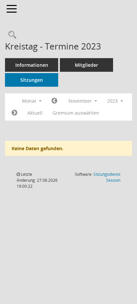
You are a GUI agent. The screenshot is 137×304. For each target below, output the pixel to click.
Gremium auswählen (76, 113)
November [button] (80, 101)
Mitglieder (86, 65)
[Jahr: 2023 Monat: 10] (54, 101)
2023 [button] (113, 101)
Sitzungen (31, 80)
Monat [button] (30, 101)
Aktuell (35, 113)
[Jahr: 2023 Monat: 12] (14, 113)
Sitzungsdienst (106, 177)
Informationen (31, 65)
